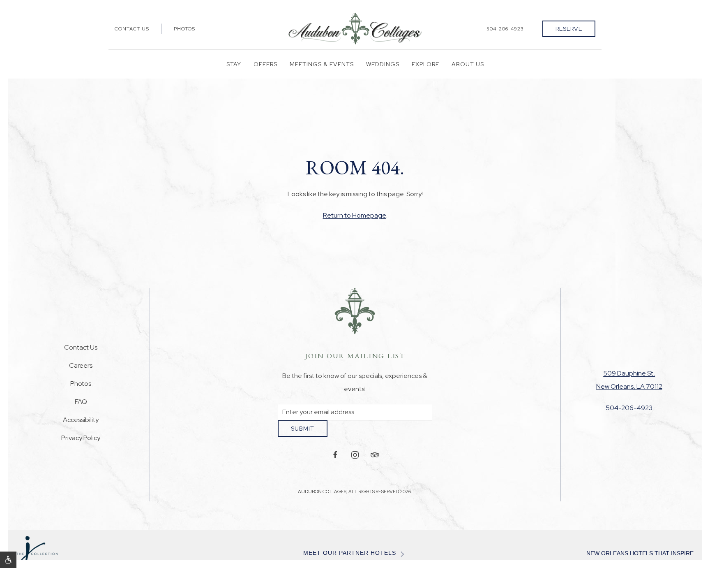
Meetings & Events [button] (322, 64)
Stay (233, 64)
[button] (8, 560)
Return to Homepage (354, 215)
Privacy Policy (80, 440)
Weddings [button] (382, 64)
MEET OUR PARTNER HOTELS (349, 559)
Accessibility (81, 422)
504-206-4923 (505, 29)
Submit (302, 434)
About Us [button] (468, 64)
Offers (265, 64)
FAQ (81, 404)
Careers (80, 368)
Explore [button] (425, 64)
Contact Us (132, 29)
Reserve (569, 28)
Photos (184, 29)
